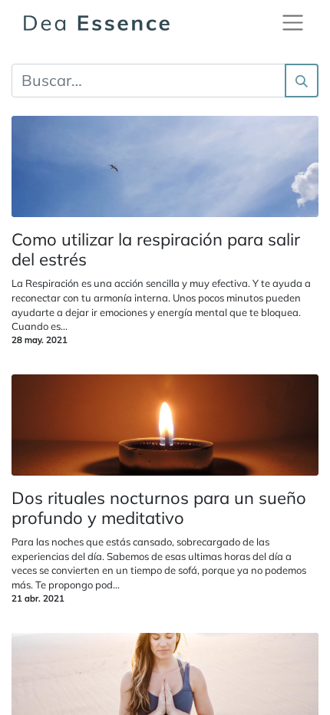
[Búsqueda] (301, 80)
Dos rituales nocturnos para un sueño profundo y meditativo (159, 508)
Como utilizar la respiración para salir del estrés (156, 249)
